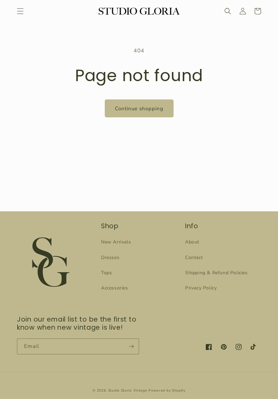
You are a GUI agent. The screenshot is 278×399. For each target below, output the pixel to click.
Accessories (114, 288)
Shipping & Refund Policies (216, 272)
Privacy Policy (201, 288)
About (192, 242)
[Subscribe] (131, 346)
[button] (20, 11)
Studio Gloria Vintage (127, 390)
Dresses (110, 257)
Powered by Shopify (166, 390)
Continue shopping (139, 108)
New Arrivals (116, 242)
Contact (194, 257)
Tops (106, 272)
